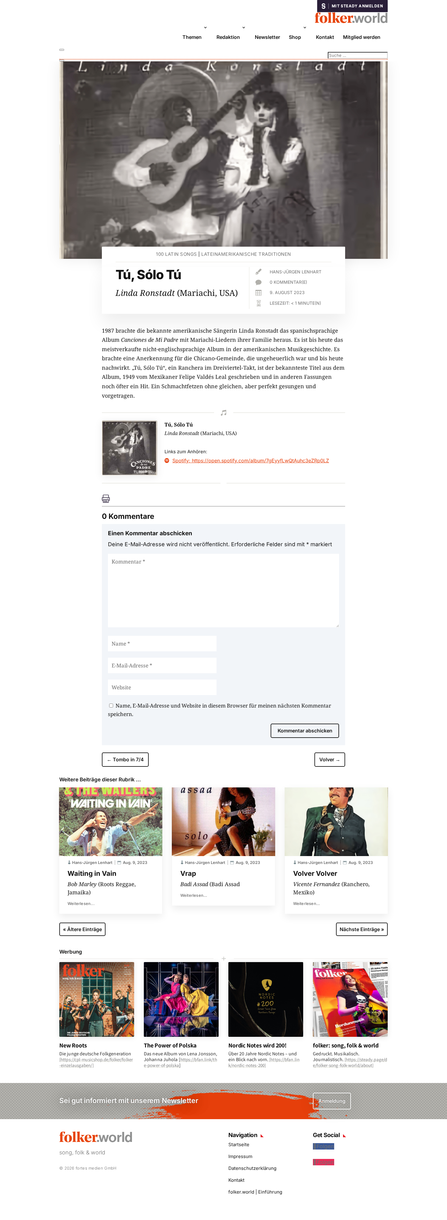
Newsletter (267, 37)
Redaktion (228, 37)
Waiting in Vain (92, 873)
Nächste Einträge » (362, 929)
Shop (295, 37)
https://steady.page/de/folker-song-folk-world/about (350, 1062)
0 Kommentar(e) (288, 282)
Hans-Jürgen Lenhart (295, 271)
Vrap (188, 873)
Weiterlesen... (81, 903)
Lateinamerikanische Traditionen (246, 254)
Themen (192, 37)
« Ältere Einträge (82, 929)
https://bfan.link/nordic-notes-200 (264, 1062)
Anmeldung (331, 1101)
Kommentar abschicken (305, 731)
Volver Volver (315, 873)
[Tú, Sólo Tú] (129, 473)
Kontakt (325, 37)
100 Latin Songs (176, 254)
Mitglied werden (361, 37)
